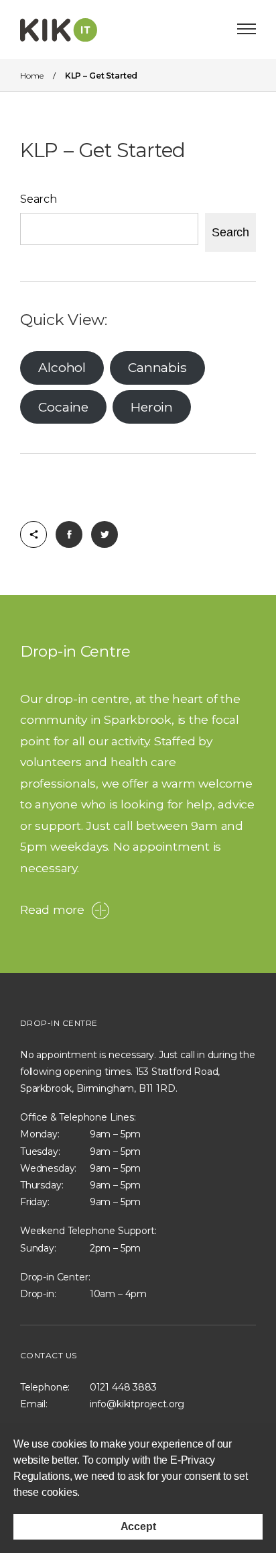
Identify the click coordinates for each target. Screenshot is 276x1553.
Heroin (152, 407)
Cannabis (157, 367)
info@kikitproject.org (137, 1404)
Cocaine (63, 407)
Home (31, 75)
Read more (52, 909)
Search (38, 199)
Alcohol (61, 367)
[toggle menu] (246, 28)
